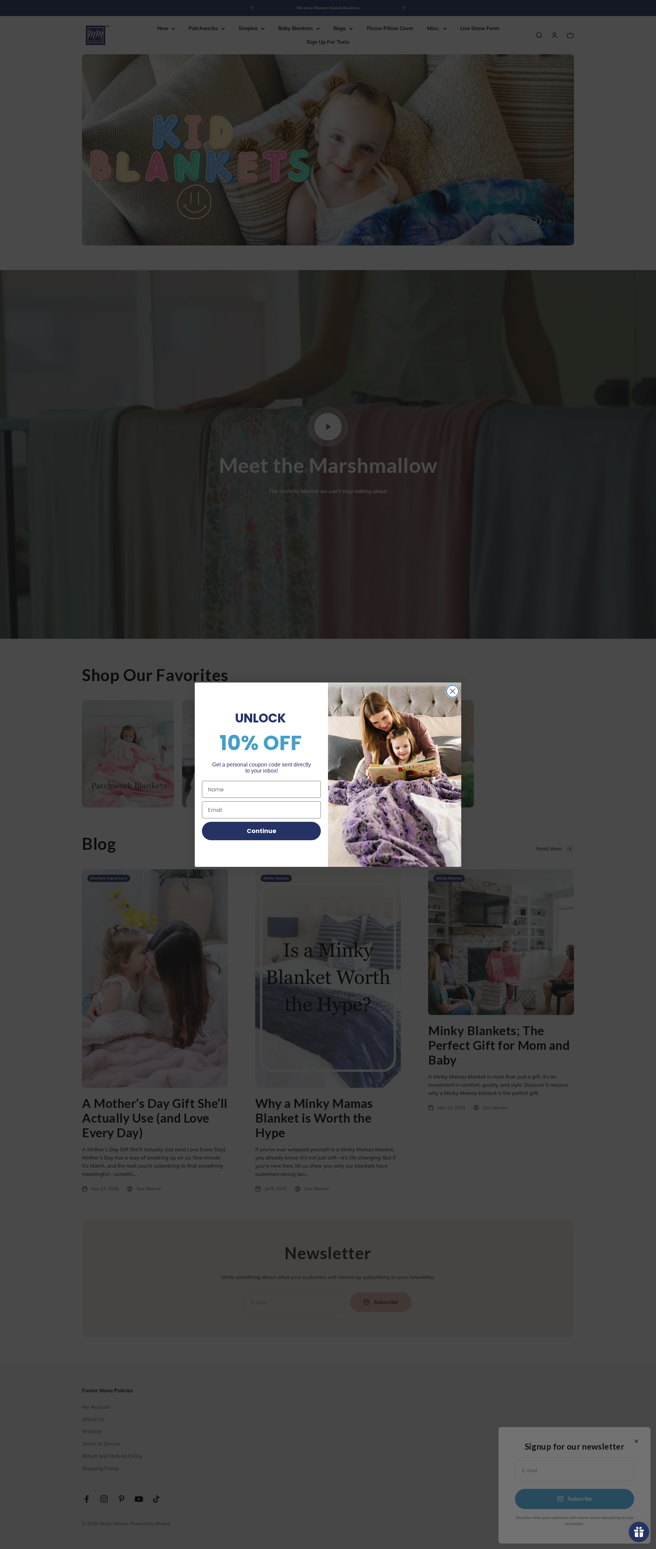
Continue (261, 831)
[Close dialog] (453, 691)
